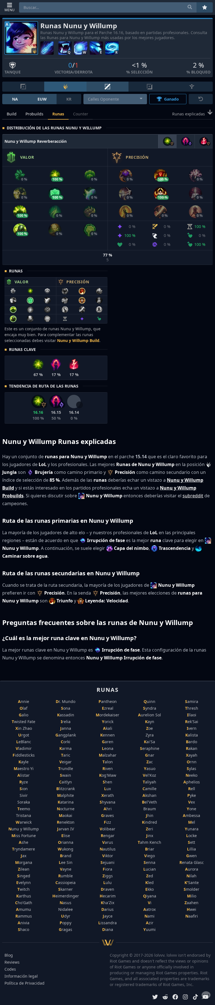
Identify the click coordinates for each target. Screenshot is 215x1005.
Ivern (192, 728)
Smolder (191, 889)
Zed (149, 875)
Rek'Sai (191, 721)
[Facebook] (175, 997)
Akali (107, 728)
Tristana (23, 815)
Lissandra (107, 922)
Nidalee (65, 909)
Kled (149, 882)
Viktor (107, 855)
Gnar (149, 755)
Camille (149, 788)
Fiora (107, 869)
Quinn (149, 701)
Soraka (23, 802)
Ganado (171, 99)
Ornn (192, 761)
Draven (107, 889)
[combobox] (115, 99)
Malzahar (107, 755)
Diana (107, 929)
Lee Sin (66, 862)
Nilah (191, 875)
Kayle (23, 761)
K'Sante (191, 882)
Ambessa (191, 815)
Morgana (23, 862)
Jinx (149, 835)
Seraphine (149, 748)
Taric (65, 755)
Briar (149, 849)
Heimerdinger (65, 896)
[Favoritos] (205, 7)
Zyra (150, 735)
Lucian (149, 869)
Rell (191, 788)
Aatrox (149, 909)
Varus (107, 842)
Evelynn (23, 882)
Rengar (107, 835)
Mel (191, 822)
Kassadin (65, 714)
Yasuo (149, 768)
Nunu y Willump (23, 828)
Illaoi (191, 714)
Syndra (149, 708)
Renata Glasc (191, 862)
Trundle (65, 768)
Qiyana (149, 896)
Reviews (12, 962)
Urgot (23, 735)
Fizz (107, 822)
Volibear (107, 828)
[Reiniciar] (201, 99)
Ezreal (107, 708)
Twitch (23, 889)
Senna (149, 862)
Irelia (66, 721)
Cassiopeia (65, 882)
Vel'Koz (149, 775)
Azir (149, 922)
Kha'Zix (107, 902)
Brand (65, 855)
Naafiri (191, 916)
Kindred (149, 822)
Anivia (23, 922)
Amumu (23, 909)
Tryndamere (23, 849)
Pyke (191, 795)
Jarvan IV (65, 828)
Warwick (24, 822)
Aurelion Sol (149, 714)
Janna (65, 728)
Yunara (191, 828)
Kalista (191, 735)
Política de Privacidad (24, 983)
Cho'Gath (23, 902)
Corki (65, 741)
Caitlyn (65, 782)
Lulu (107, 882)
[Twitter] (155, 997)
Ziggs (107, 875)
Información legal (21, 976)
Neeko (191, 775)
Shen (107, 782)
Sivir (24, 795)
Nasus (65, 902)
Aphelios (191, 782)
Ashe (23, 842)
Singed (23, 875)
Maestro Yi (24, 768)
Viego (149, 855)
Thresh (191, 708)
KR (68, 99)
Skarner (65, 889)
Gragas (65, 929)
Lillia (191, 849)
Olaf (23, 708)
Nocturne (65, 808)
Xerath (107, 795)
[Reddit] (165, 997)
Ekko (149, 889)
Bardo (191, 741)
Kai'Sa (149, 741)
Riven (107, 768)
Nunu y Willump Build (78, 340)
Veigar (65, 761)
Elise (65, 835)
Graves (107, 815)
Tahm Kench (149, 842)
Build (12, 114)
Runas (58, 114)
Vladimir (24, 748)
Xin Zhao (23, 728)
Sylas (191, 768)
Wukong (65, 849)
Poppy (65, 922)
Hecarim (108, 896)
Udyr (65, 916)
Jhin (149, 815)
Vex (191, 802)
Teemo (23, 808)
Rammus (23, 916)
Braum (149, 808)
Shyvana (107, 802)
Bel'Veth (149, 802)
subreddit (193, 496)
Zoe (149, 728)
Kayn (149, 721)
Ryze (23, 782)
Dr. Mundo (65, 701)
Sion (24, 788)
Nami (149, 916)
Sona (65, 708)
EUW (42, 99)
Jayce (108, 916)
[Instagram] (185, 997)
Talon (107, 761)
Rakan (191, 748)
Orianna (65, 842)
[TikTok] (195, 997)
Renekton (65, 822)
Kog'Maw (107, 775)
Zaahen (191, 902)
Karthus (23, 896)
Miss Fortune (23, 835)
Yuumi (149, 929)
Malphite (65, 795)
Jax (23, 855)
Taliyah (149, 782)
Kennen (107, 735)
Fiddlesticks (24, 755)
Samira (191, 701)
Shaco (23, 929)
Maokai (65, 815)
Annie (23, 701)
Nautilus (108, 849)
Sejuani (107, 862)
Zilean (23, 869)
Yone (191, 808)
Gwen (191, 855)
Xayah (191, 755)
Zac (149, 761)
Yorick (107, 721)
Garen (107, 741)
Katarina (66, 802)
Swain (65, 775)
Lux (107, 788)
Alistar (23, 775)
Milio (191, 896)
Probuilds (34, 114)
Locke (191, 835)
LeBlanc (23, 741)
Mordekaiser (107, 714)
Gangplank (65, 735)
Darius (107, 909)
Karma (65, 748)
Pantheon (108, 701)
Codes (10, 969)
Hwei (191, 909)
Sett (191, 842)
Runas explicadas (188, 114)
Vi (149, 902)
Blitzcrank (65, 788)
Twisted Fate (23, 721)
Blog (8, 955)
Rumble (65, 875)
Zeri (149, 828)
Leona (107, 748)
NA (15, 99)
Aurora (191, 869)
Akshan (149, 795)
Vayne (65, 869)
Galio (23, 714)
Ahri (108, 808)
